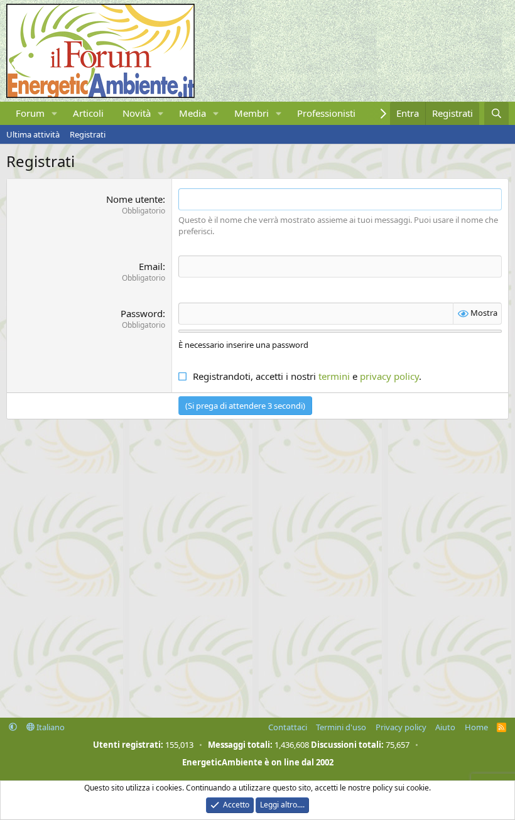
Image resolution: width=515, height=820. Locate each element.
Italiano (50, 727)
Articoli (88, 113)
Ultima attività (33, 134)
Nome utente (134, 199)
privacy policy (389, 376)
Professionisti (326, 113)
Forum (30, 113)
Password (142, 313)
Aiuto (445, 727)
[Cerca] (496, 113)
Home (476, 727)
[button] (54, 113)
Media (192, 113)
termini (334, 376)
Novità (136, 113)
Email (151, 266)
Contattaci (287, 727)
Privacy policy (401, 727)
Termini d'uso (341, 727)
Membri (251, 113)
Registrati (88, 134)
